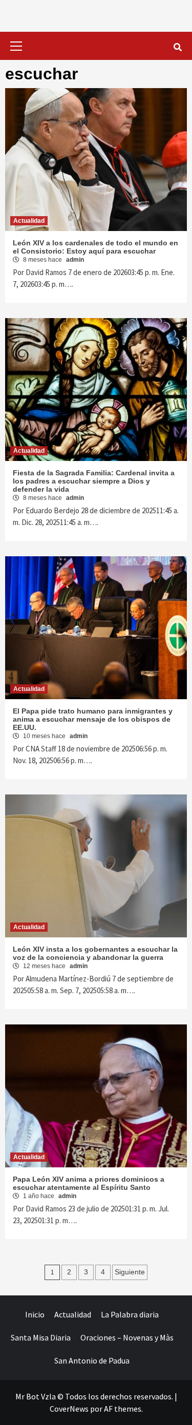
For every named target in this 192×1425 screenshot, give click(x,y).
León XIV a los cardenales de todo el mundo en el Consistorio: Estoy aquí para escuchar (95, 247)
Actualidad (29, 220)
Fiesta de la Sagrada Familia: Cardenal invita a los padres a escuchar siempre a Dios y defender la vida (94, 481)
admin (75, 259)
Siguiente (130, 1272)
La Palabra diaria (130, 1314)
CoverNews (69, 1408)
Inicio (35, 1314)
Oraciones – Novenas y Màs (127, 1337)
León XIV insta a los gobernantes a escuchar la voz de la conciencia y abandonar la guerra (95, 953)
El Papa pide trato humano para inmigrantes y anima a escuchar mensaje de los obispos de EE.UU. (93, 719)
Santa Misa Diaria (41, 1337)
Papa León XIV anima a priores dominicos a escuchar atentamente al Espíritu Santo (88, 1183)
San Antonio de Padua (92, 1360)
